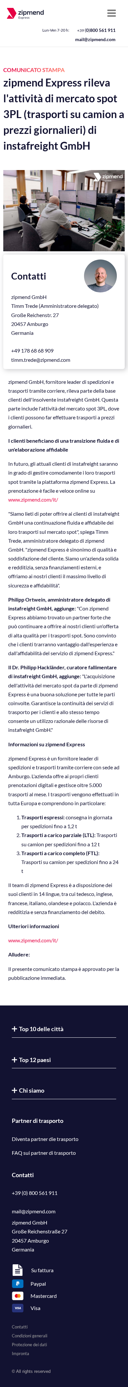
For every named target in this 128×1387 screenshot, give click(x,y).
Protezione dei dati (29, 1344)
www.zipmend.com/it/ (33, 499)
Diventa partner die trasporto (45, 1139)
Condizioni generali (29, 1335)
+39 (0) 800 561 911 (34, 1193)
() (96, 30)
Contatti (20, 1326)
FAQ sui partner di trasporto (44, 1153)
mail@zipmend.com (95, 39)
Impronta (20, 1353)
